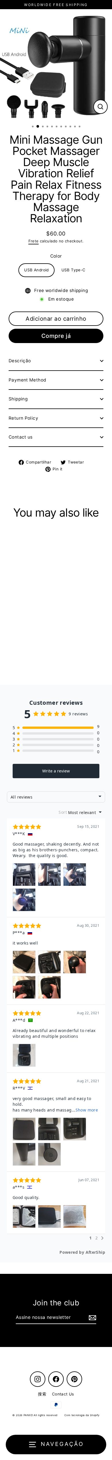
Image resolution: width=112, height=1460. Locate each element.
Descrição (20, 360)
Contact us (21, 437)
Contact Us (63, 1394)
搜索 (42, 1394)
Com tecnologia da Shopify (82, 1415)
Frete (33, 241)
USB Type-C (73, 270)
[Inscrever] (91, 1317)
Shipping (18, 399)
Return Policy (23, 418)
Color (56, 256)
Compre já (56, 335)
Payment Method (27, 380)
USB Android (36, 270)
